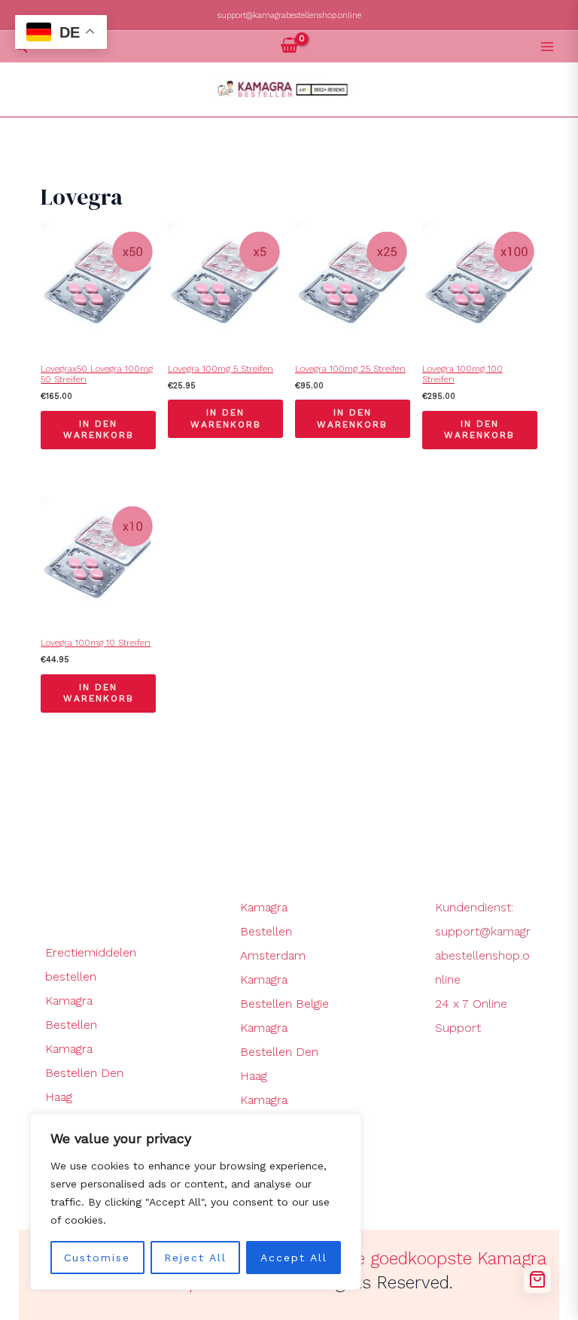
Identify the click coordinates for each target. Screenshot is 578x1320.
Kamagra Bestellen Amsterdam (273, 931)
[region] (195, 1202)
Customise (97, 1258)
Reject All (195, 1258)
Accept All (293, 1258)
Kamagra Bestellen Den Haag (84, 1073)
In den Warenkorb (98, 429)
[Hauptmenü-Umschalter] (547, 46)
